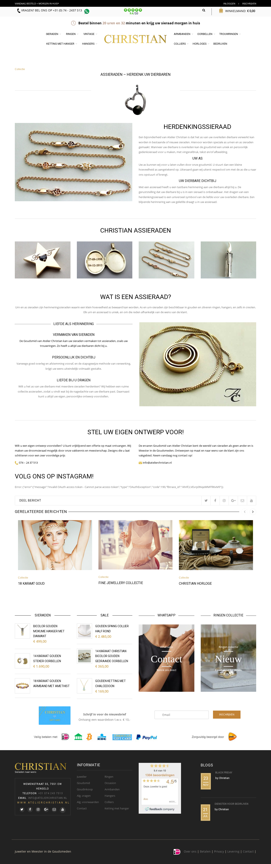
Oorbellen (204, 34)
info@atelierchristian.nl (47, 797)
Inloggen (229, 3)
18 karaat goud (31, 584)
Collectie (20, 69)
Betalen (205, 852)
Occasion (110, 783)
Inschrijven (249, 3)
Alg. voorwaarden (88, 802)
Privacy (219, 852)
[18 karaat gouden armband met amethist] (22, 685)
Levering (233, 852)
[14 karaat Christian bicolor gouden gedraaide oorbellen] (84, 656)
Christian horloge (195, 584)
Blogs (207, 765)
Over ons (190, 852)
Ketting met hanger (60, 43)
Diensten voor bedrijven (231, 803)
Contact (82, 808)
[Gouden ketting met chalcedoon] (84, 685)
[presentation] (244, 511)
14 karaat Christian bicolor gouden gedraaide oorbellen (111, 656)
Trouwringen (228, 34)
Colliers (180, 43)
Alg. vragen (84, 796)
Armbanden (182, 34)
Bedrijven (220, 43)
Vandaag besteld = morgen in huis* (37, 3)
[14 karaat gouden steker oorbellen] (22, 660)
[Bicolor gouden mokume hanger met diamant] (22, 631)
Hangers (88, 43)
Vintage (88, 34)
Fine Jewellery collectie (120, 583)
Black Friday (223, 772)
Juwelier (82, 777)
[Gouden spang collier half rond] (84, 631)
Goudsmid (83, 783)
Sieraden (52, 34)
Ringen (71, 34)
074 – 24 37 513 (28, 462)
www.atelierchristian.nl (43, 802)
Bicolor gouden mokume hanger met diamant (49, 631)
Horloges (199, 43)
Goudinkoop (85, 789)
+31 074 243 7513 (50, 793)
